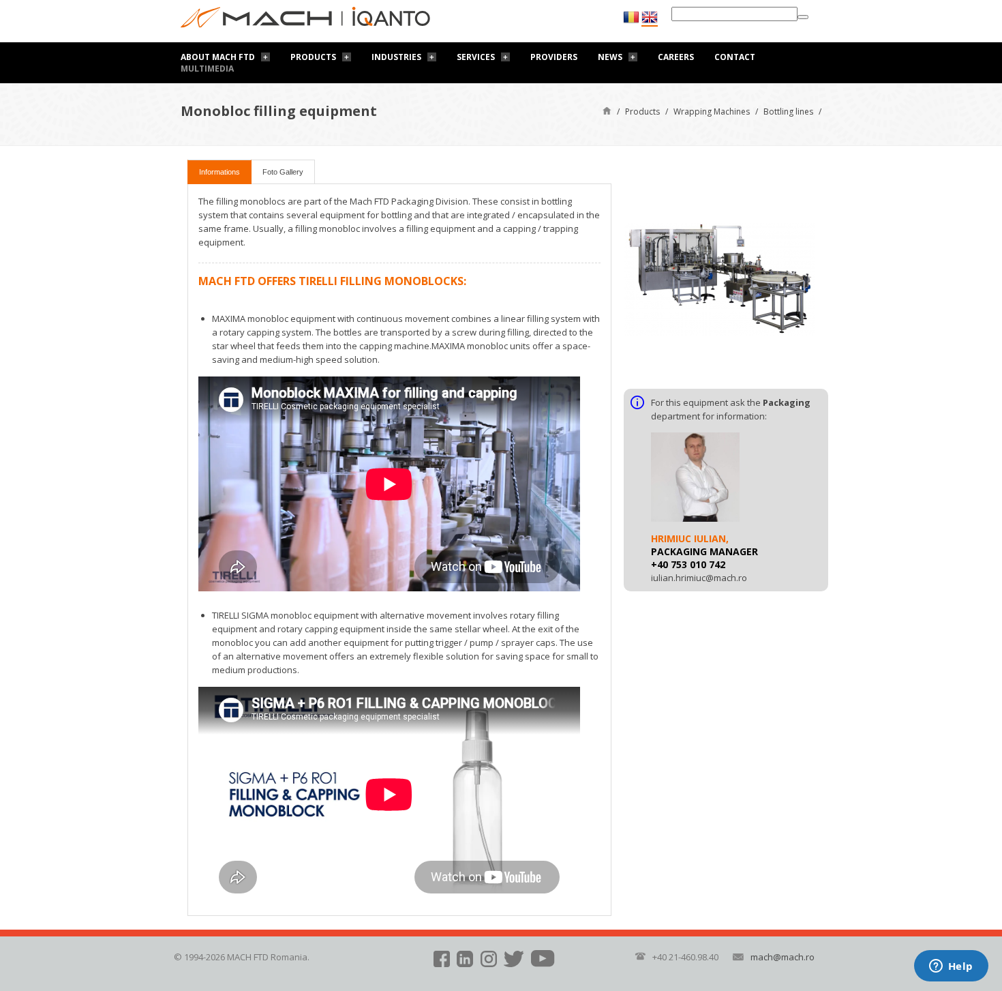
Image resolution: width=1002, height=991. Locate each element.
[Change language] (649, 18)
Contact (734, 57)
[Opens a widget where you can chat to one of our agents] (950, 967)
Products (313, 57)
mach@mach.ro (782, 957)
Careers (676, 57)
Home (607, 110)
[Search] (803, 17)
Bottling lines (788, 111)
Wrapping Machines (711, 111)
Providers (553, 57)
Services (476, 57)
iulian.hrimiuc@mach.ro (699, 578)
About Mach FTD (218, 57)
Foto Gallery (282, 172)
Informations (219, 172)
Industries (396, 57)
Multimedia (207, 68)
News (610, 57)
